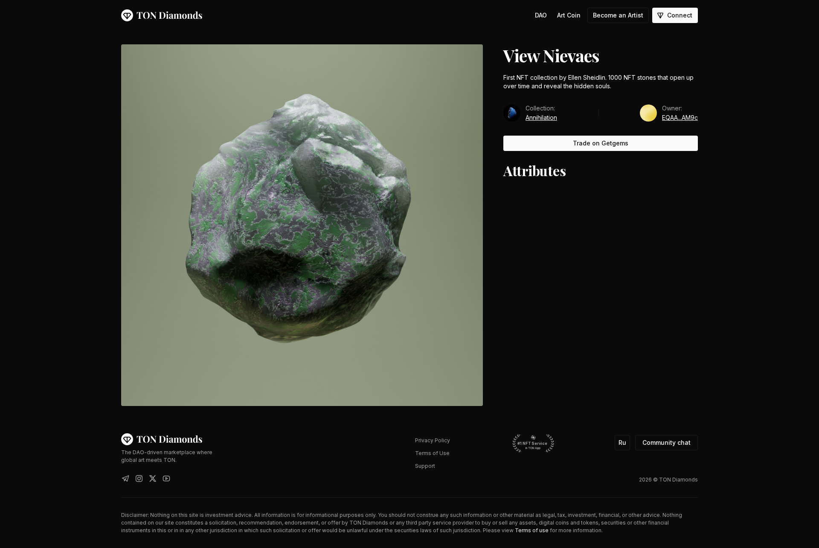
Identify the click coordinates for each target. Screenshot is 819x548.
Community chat (666, 442)
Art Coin (569, 15)
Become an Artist (618, 15)
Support (425, 466)
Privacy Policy (432, 440)
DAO (541, 15)
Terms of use (532, 530)
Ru (622, 442)
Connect (679, 15)
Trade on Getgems (600, 143)
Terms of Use (432, 453)
